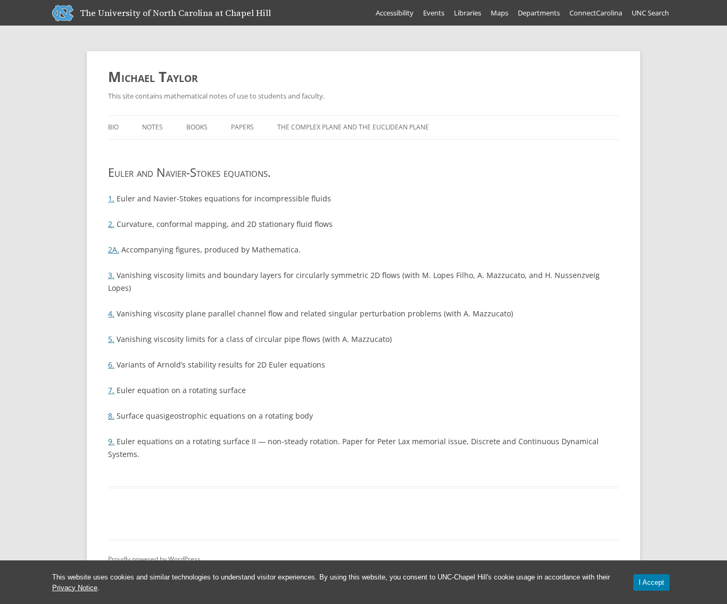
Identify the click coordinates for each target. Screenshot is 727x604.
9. (111, 441)
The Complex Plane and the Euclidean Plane (353, 127)
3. (111, 275)
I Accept (651, 582)
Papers (242, 127)
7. (111, 390)
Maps (499, 13)
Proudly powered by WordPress (154, 559)
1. (111, 198)
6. (111, 365)
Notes (152, 127)
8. (111, 416)
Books (197, 127)
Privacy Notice (74, 588)
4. (111, 313)
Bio (113, 127)
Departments (539, 13)
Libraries (467, 13)
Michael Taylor (153, 76)
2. (111, 224)
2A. (113, 249)
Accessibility (395, 13)
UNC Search (650, 13)
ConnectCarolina (595, 13)
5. (111, 339)
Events (433, 13)
